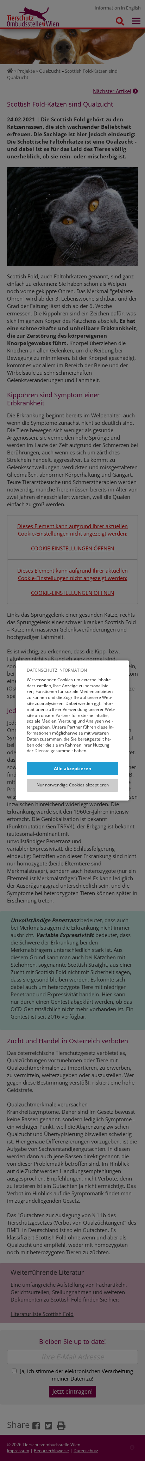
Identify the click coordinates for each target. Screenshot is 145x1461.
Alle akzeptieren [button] (73, 768)
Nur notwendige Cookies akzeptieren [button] (73, 785)
